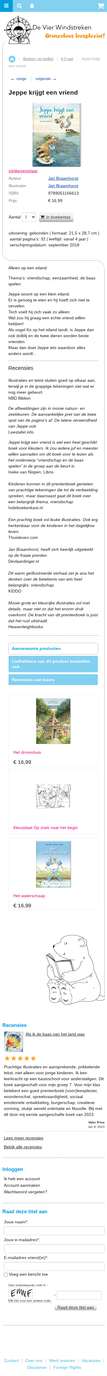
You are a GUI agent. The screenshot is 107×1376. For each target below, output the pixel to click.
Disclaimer (37, 1367)
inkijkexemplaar (23, 170)
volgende (46, 79)
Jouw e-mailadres (20, 1239)
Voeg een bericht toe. (28, 1274)
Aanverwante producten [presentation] (36, 648)
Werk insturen (62, 1360)
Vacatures (91, 1360)
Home (12, 59)
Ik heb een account (22, 1178)
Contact (11, 1360)
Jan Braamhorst (63, 178)
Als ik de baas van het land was (55, 1034)
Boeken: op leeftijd (38, 59)
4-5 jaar (67, 59)
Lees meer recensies (23, 1138)
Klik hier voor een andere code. (29, 1300)
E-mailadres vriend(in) (24, 1257)
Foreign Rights (67, 1367)
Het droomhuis (27, 752)
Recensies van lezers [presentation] (33, 679)
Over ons (34, 1360)
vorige (18, 79)
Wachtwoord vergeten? (25, 1191)
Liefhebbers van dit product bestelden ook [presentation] (51, 664)
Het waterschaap (29, 896)
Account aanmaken (22, 1185)
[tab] (53, 648)
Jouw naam (15, 1221)
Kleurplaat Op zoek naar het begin (45, 827)
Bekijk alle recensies (23, 1146)
